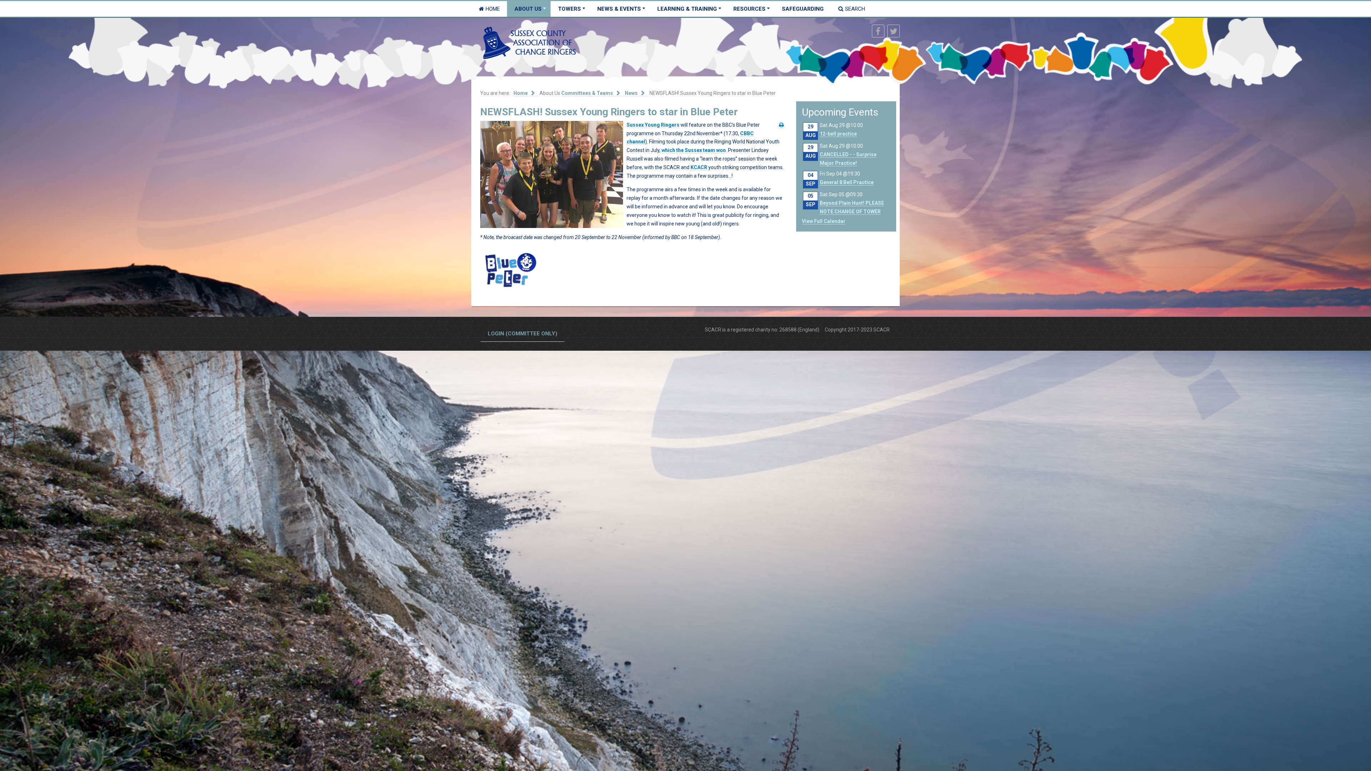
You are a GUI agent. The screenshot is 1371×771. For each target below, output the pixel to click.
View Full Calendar (823, 221)
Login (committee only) (522, 333)
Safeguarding (803, 9)
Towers (569, 9)
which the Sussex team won (694, 150)
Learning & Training (687, 9)
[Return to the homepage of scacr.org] (529, 42)
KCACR (698, 167)
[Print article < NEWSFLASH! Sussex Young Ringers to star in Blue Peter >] (781, 125)
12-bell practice (838, 134)
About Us (528, 9)
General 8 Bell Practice (847, 182)
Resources (749, 9)
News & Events (619, 9)
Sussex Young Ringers (653, 125)
